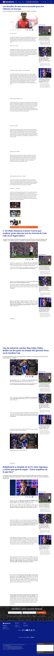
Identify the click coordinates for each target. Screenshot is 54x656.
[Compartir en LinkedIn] (33, 30)
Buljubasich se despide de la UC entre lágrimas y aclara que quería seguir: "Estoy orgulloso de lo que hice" (44, 80)
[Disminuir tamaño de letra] (43, 2)
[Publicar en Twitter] (28, 30)
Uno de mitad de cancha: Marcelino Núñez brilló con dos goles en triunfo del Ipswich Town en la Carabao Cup (44, 60)
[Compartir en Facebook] (29, 30)
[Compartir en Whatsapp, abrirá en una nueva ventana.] (31, 30)
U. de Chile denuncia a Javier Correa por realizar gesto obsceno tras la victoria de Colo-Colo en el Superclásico (44, 38)
